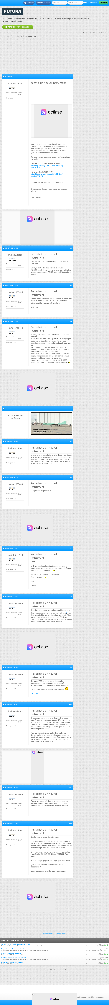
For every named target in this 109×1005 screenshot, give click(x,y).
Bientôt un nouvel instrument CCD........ (15, 958)
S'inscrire (29, 3)
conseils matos (61, 934)
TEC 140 (34, 694)
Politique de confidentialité (85, 997)
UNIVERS (50, 19)
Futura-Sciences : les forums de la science (29, 19)
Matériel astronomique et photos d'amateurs (71, 19)
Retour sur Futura (43, 3)
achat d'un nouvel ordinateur (12, 953)
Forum (9, 19)
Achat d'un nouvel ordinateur (12, 962)
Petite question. (48, 934)
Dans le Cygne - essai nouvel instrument (15, 944)
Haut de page (100, 997)
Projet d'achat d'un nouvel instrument (15, 949)
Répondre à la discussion (17, 27)
